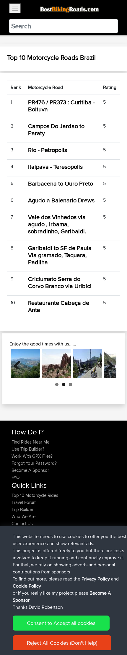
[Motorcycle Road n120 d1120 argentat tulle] (87, 363)
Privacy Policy (96, 578)
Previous (19, 363)
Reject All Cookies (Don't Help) (62, 642)
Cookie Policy (27, 586)
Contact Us (22, 523)
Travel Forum (24, 502)
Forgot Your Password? (34, 463)
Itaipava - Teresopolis (55, 166)
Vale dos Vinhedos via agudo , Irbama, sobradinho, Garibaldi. (57, 224)
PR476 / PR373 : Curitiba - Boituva (61, 105)
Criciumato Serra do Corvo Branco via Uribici (60, 282)
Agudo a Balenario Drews (61, 200)
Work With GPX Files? (32, 456)
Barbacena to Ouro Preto (60, 183)
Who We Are (23, 516)
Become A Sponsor (30, 470)
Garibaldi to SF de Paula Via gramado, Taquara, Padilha (60, 255)
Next (107, 363)
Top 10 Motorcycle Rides (35, 495)
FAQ (15, 477)
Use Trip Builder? (28, 449)
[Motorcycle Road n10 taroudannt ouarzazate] (56, 363)
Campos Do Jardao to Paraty (56, 129)
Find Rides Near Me (30, 442)
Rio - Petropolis (47, 149)
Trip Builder (22, 509)
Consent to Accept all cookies (61, 623)
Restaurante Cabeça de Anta (58, 306)
